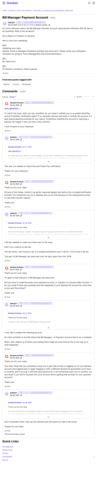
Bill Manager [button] (26, 84)
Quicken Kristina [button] (17, 103)
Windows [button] (7, 84)
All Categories (7, 447)
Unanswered (48, 457)
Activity (5, 453)
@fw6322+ (15, 108)
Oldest (12, 97)
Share (5, 73)
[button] (4, 23)
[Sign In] (93, 3)
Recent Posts (7, 450)
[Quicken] (12, 3)
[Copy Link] (49, 25)
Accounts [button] (16, 84)
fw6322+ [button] (11, 22)
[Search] (89, 3)
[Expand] (48, 161)
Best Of (5, 460)
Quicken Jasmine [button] (41, 25)
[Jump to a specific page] (93, 97)
